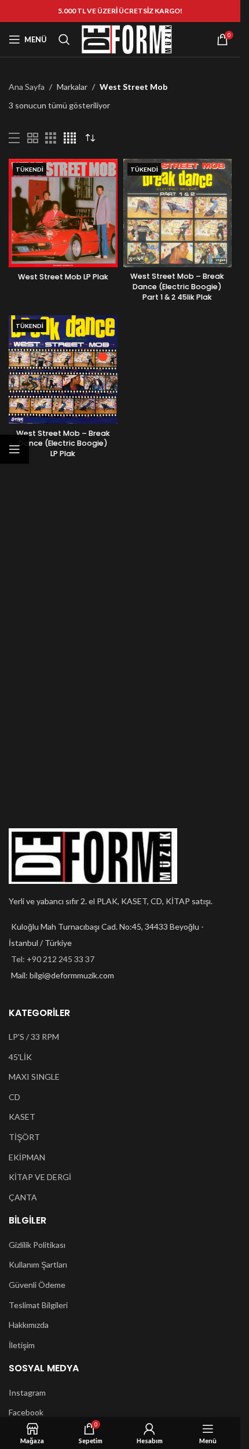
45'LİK (20, 1057)
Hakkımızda (29, 1325)
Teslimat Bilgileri (38, 1305)
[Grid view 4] (70, 138)
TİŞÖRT (24, 1137)
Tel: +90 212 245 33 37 (52, 959)
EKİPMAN (27, 1157)
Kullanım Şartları (38, 1264)
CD (14, 1097)
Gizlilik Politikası (37, 1245)
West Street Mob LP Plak (63, 277)
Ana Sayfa (27, 87)
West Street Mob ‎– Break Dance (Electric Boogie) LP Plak (63, 443)
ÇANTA (23, 1197)
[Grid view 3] (50, 138)
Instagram (27, 1392)
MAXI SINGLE (34, 1077)
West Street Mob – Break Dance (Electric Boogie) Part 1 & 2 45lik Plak (177, 286)
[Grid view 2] (32, 138)
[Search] (64, 39)
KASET (22, 1117)
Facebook (26, 1412)
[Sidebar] (14, 449)
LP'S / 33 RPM (34, 1037)
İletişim (22, 1345)
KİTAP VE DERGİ (40, 1177)
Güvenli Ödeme (37, 1285)
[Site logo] (127, 38)
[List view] (14, 138)
